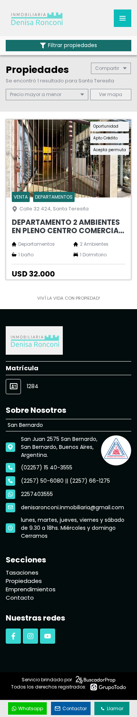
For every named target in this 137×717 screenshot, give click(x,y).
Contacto (20, 598)
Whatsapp (30, 708)
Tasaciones (22, 572)
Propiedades (24, 581)
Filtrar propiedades (72, 45)
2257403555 (37, 494)
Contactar (74, 708)
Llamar (115, 708)
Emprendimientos (31, 589)
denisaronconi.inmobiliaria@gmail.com (72, 507)
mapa (114, 94)
